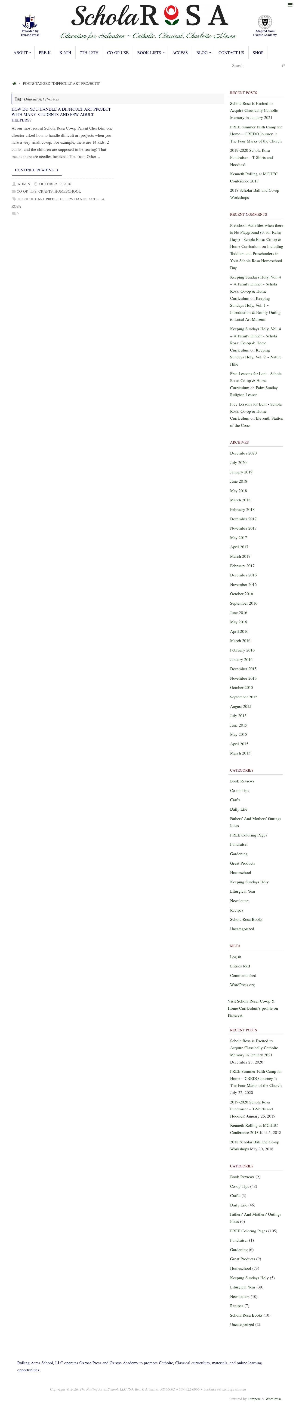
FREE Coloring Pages (248, 835)
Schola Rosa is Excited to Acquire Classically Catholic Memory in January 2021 (254, 110)
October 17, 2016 (55, 183)
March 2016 (240, 640)
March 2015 (240, 753)
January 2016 (241, 659)
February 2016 (242, 650)
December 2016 (243, 575)
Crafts (45, 191)
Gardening (239, 853)
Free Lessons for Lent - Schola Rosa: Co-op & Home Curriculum (256, 380)
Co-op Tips (27, 191)
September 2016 (243, 603)
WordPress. (273, 1398)
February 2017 (242, 565)
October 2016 (241, 593)
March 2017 (240, 556)
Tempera (254, 1398)
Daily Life (238, 809)
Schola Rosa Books (246, 919)
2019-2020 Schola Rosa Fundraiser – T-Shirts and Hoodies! (251, 157)
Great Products (242, 863)
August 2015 (240, 706)
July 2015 (238, 715)
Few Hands (76, 198)
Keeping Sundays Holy (249, 882)
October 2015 (241, 687)
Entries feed (240, 966)
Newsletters (240, 900)
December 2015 (243, 668)
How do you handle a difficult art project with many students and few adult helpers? (61, 114)
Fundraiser (239, 844)
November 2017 (243, 528)
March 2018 (240, 500)
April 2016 (239, 631)
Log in (235, 956)
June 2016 (238, 612)
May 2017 (238, 537)
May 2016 (238, 621)
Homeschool (68, 191)
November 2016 (243, 584)
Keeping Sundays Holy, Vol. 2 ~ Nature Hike (256, 357)
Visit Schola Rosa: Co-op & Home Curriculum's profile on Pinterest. (253, 1008)
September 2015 (243, 697)
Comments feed (243, 975)
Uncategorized (242, 928)
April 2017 (239, 546)
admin (24, 183)
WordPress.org (242, 984)
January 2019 (241, 472)
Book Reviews (242, 781)
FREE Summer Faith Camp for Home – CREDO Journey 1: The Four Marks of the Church (256, 134)
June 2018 (238, 481)
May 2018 (238, 490)
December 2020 (243, 453)
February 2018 (242, 509)
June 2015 (238, 725)
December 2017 (243, 518)
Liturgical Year (242, 891)
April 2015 (239, 743)
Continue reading (34, 170)
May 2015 (238, 734)
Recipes (236, 910)
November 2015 (243, 678)
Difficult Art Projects (41, 198)
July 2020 (238, 462)
